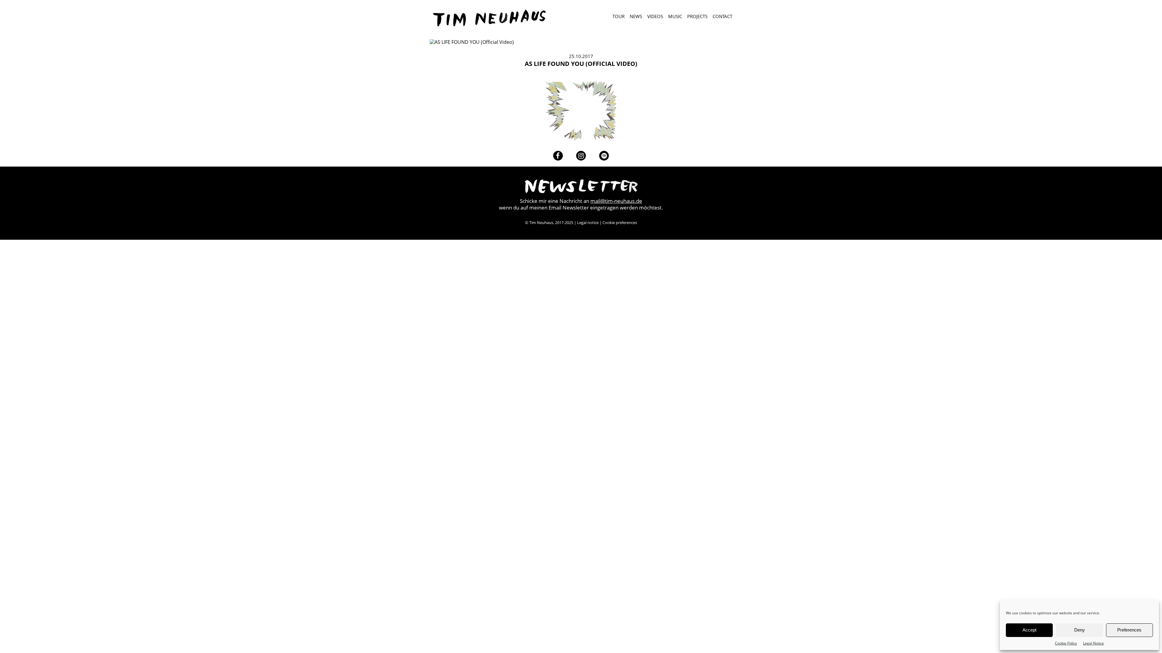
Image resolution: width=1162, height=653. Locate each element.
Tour (618, 16)
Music (675, 16)
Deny (1079, 629)
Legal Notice (1093, 643)
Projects (697, 16)
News (636, 16)
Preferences (1129, 629)
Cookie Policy (1066, 643)
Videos (655, 16)
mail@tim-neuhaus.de (616, 200)
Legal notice (588, 222)
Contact (722, 16)
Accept (1029, 629)
